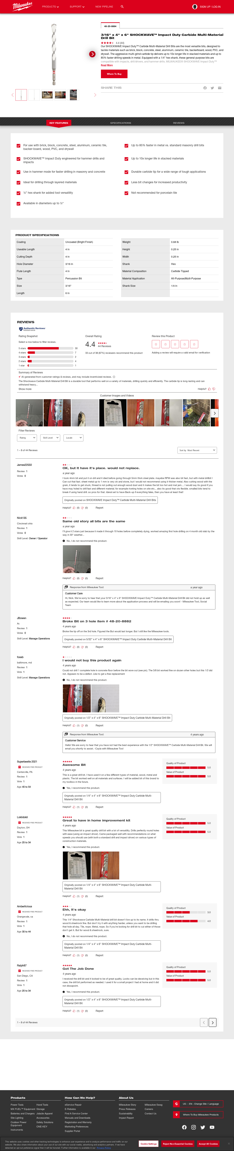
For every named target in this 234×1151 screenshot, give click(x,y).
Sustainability (126, 1113)
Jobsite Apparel (44, 1113)
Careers (149, 1109)
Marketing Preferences (77, 1126)
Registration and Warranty (78, 1122)
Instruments (17, 1129)
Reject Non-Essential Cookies (178, 1143)
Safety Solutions (44, 1122)
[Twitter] (203, 1127)
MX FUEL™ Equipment (23, 1109)
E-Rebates (70, 1109)
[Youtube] (212, 1127)
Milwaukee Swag (153, 1104)
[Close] (228, 1143)
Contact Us (150, 1113)
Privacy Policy (104, 1147)
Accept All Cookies (208, 1143)
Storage (40, 1109)
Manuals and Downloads (77, 1117)
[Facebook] (184, 1127)
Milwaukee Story (127, 1104)
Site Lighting (17, 1117)
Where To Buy (114, 73)
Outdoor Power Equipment (18, 1124)
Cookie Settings (149, 1143)
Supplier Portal (72, 1131)
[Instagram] (193, 1127)
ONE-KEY (41, 1126)
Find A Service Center (76, 1113)
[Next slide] (92, 54)
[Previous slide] (13, 95)
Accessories (43, 1117)
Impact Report (126, 1117)
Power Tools (17, 1104)
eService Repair (73, 1104)
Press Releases (127, 1109)
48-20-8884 (110, 26)
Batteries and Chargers (23, 1113)
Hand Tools (42, 1104)
